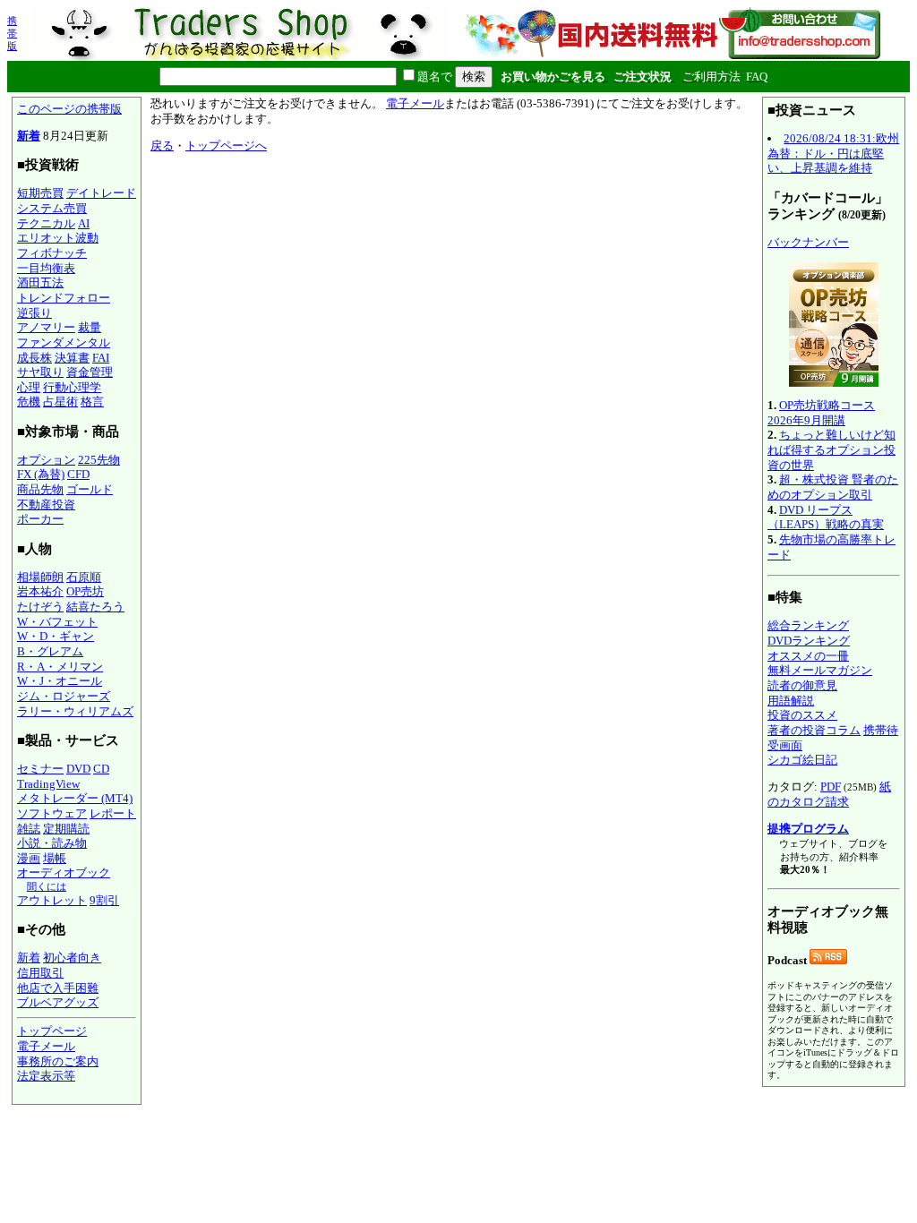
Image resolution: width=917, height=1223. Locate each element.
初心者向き (72, 957)
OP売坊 (85, 591)
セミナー (40, 768)
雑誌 (28, 828)
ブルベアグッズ (58, 1002)
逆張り (34, 313)
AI (84, 223)
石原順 (83, 577)
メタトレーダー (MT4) (75, 798)
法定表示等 (46, 1075)
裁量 (89, 327)
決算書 (72, 357)
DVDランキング (808, 640)
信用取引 (40, 972)
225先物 (99, 459)
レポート (113, 813)
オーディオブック (63, 872)
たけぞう (40, 606)
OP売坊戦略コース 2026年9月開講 (821, 412)
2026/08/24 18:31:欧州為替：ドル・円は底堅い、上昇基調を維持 (833, 153)
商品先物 (40, 489)
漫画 (28, 858)
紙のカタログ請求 (829, 794)
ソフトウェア (52, 813)
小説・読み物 (52, 843)
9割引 (104, 900)
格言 (92, 401)
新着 (28, 135)
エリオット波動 (58, 237)
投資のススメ (802, 715)
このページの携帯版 (69, 108)
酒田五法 (40, 282)
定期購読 (66, 828)
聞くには (46, 886)
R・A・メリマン (60, 666)
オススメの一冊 (808, 656)
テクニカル (46, 223)
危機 (28, 401)
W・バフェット (57, 622)
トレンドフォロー (63, 297)
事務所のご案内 (58, 1061)
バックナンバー (808, 242)
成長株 (34, 357)
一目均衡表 (46, 268)
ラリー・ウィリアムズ (75, 711)
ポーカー (40, 519)
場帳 (54, 858)
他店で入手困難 (58, 988)
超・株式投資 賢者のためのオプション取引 (832, 487)
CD (101, 768)
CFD (78, 474)
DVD (78, 768)
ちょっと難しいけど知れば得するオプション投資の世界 (831, 449)
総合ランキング (808, 625)
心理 (28, 387)
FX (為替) (40, 474)
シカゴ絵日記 (802, 759)
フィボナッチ (52, 253)
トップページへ (226, 145)
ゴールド (89, 489)
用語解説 (790, 700)
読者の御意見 (802, 685)
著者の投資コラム (814, 730)
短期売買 (40, 193)
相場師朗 (40, 577)
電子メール (46, 1046)
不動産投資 (46, 504)
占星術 (60, 401)
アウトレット (52, 900)
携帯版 (12, 33)
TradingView (48, 784)
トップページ (52, 1031)
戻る (162, 145)
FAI (100, 357)
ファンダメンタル (63, 342)
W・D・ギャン (55, 636)
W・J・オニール (59, 681)
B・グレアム (50, 651)
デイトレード (101, 193)
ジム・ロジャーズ (63, 696)
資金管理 (89, 372)
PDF (830, 786)
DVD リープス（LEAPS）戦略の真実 (825, 517)
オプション (46, 459)
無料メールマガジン (819, 670)
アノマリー (46, 327)
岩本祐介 (40, 591)
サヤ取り (40, 372)
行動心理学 (72, 387)
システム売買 (52, 208)
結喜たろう (95, 606)
